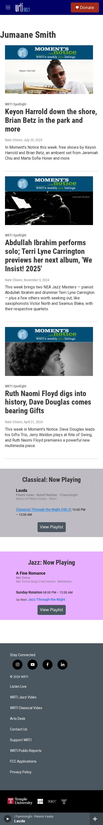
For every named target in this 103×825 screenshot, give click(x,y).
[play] (7, 818)
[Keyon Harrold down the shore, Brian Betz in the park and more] (49, 69)
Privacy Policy (21, 772)
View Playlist (51, 527)
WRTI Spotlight (15, 104)
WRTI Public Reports (26, 751)
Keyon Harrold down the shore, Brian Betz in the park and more (51, 120)
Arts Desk (17, 719)
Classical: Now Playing (51, 479)
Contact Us (18, 729)
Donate (87, 7)
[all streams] (96, 819)
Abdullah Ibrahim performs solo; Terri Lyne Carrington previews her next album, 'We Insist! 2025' (48, 255)
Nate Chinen (13, 140)
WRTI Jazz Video (23, 697)
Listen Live (18, 686)
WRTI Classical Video (26, 708)
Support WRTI (21, 740)
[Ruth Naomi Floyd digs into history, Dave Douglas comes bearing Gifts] (49, 351)
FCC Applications (23, 761)
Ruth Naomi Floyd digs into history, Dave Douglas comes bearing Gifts (48, 402)
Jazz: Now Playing (51, 562)
